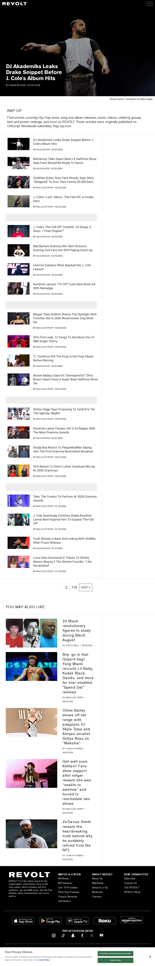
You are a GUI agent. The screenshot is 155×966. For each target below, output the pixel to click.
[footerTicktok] (63, 937)
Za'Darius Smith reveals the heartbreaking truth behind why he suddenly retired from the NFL (77, 835)
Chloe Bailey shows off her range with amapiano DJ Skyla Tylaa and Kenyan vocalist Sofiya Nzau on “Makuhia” (76, 726)
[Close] (150, 956)
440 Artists (64, 901)
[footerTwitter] (92, 937)
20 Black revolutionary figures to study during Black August (77, 630)
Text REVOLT (131, 887)
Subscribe (129, 878)
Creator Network (67, 896)
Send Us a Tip (100, 887)
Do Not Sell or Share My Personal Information (115, 954)
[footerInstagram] (53, 937)
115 (74, 587)
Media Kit (97, 892)
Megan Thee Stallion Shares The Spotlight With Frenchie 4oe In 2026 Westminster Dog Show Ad (65, 318)
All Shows (63, 878)
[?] (18, 144)
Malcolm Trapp (45, 187)
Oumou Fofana (74, 748)
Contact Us (130, 883)
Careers (96, 896)
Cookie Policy (44, 960)
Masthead (97, 883)
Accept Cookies (115, 960)
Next (84, 587)
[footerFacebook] (82, 937)
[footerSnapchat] (72, 937)
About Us (97, 878)
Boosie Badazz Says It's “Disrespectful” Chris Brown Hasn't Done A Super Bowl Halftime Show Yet (65, 379)
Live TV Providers (68, 887)
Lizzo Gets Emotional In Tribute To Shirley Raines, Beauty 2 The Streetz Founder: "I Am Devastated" (62, 561)
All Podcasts (65, 883)
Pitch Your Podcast (68, 892)
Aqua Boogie (17, 85)
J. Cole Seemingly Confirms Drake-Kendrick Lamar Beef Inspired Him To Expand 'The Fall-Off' (63, 519)
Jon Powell (72, 645)
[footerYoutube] (101, 938)
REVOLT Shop (132, 892)
